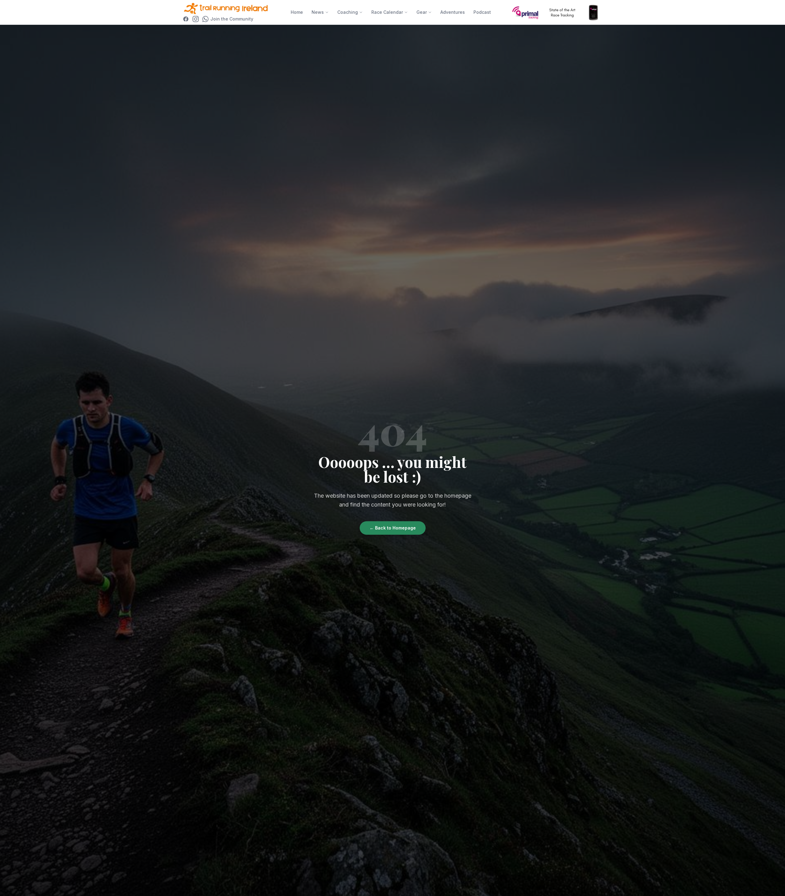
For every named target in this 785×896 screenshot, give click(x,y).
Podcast (482, 12)
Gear (421, 12)
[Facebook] (186, 19)
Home (297, 12)
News (318, 12)
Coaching (347, 12)
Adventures (452, 12)
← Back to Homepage (393, 527)
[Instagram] (196, 19)
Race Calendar (387, 12)
